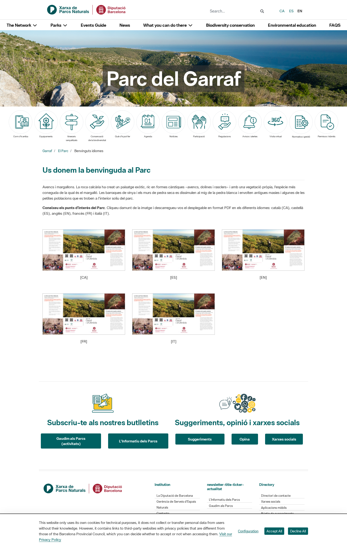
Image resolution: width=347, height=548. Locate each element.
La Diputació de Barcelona (175, 496)
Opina (245, 439)
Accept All (274, 531)
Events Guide (93, 25)
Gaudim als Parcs (221, 506)
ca (281, 11)
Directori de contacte (276, 496)
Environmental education (292, 25)
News (124, 25)
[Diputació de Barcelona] (83, 488)
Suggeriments (200, 439)
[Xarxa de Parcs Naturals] (86, 9)
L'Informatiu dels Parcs (138, 441)
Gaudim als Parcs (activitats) (70, 441)
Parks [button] (56, 25)
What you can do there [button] (165, 25)
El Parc (63, 151)
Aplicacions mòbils (274, 508)
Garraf (47, 151)
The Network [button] (19, 25)
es (291, 11)
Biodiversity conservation (230, 25)
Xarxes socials (284, 439)
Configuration (248, 531)
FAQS (334, 25)
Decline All (298, 531)
